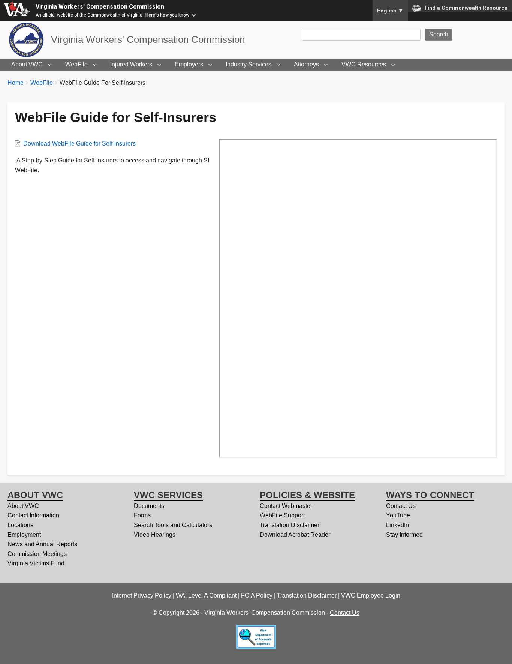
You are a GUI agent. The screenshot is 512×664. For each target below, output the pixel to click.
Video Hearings (154, 535)
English (390, 11)
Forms (142, 515)
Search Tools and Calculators (173, 525)
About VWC (27, 64)
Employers (189, 64)
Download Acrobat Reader (295, 535)
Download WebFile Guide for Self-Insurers (79, 143)
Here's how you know (167, 15)
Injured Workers (131, 64)
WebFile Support (282, 515)
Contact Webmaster (286, 506)
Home (15, 83)
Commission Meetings (37, 554)
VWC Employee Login (370, 595)
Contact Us (401, 506)
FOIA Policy (256, 595)
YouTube (398, 515)
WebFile (76, 64)
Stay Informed (404, 535)
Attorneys (306, 64)
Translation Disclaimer (289, 525)
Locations (20, 525)
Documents (149, 506)
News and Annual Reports (42, 544)
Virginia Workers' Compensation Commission (100, 6)
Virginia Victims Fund (35, 563)
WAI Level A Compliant (206, 595)
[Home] (29, 40)
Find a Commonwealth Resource (466, 8)
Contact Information (33, 515)
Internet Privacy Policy (142, 595)
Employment (24, 535)
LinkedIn (397, 525)
